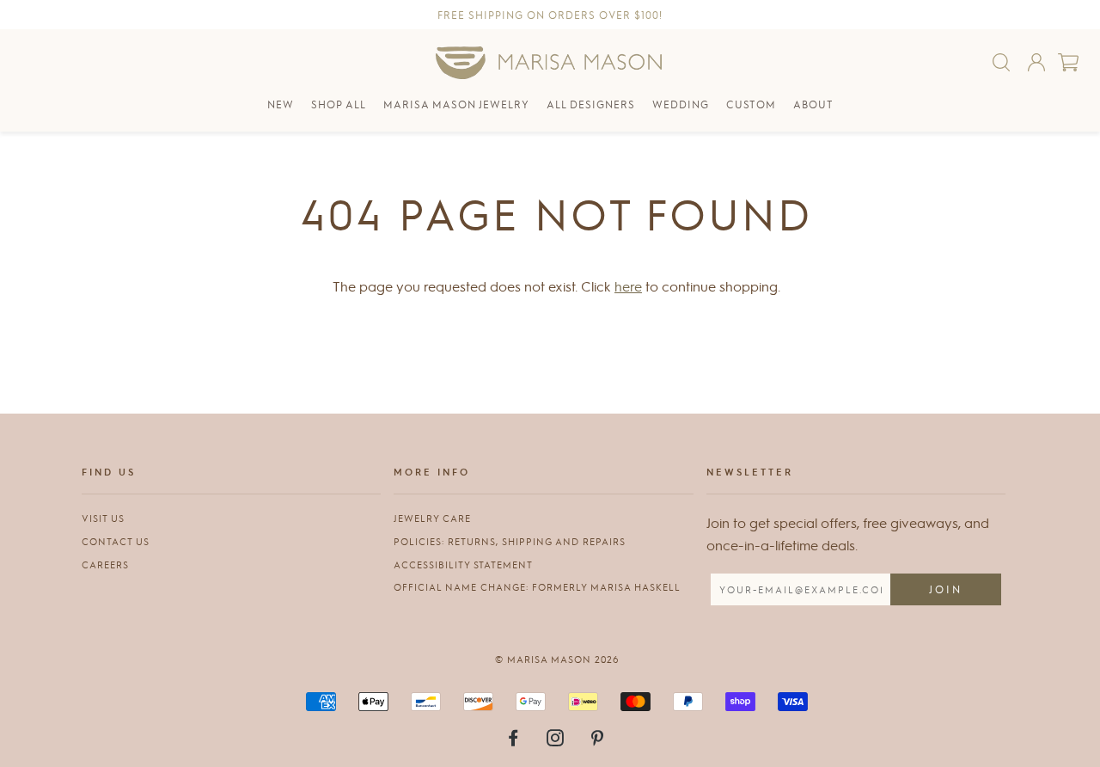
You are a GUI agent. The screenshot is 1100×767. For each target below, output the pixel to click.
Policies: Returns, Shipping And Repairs (510, 541)
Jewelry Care (432, 518)
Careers (105, 564)
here (628, 286)
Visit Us (103, 518)
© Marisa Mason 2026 (557, 659)
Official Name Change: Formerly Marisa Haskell (537, 586)
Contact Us (116, 541)
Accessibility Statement (463, 564)
